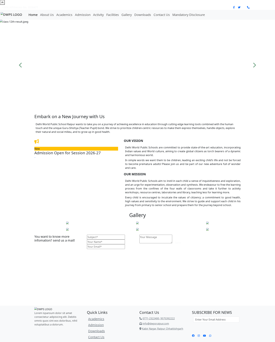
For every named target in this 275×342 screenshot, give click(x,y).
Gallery (126, 15)
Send (178, 242)
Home (33, 15)
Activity (98, 15)
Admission (83, 15)
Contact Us (162, 15)
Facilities (112, 15)
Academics (64, 15)
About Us (47, 15)
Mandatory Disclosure (188, 15)
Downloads (142, 15)
